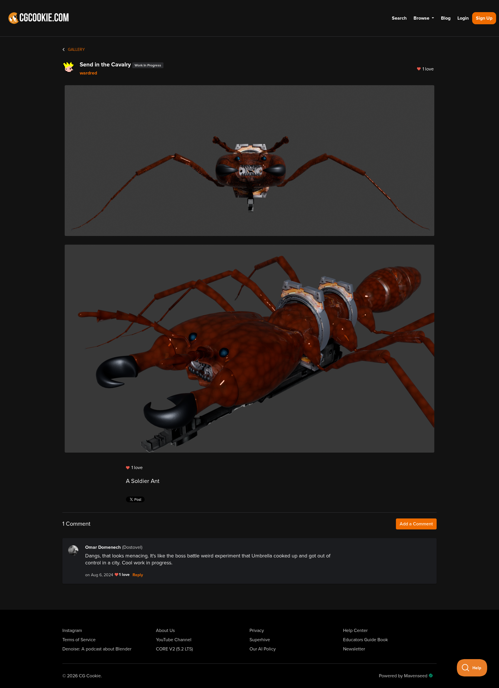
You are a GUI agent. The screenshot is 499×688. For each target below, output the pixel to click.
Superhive (260, 640)
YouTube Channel (173, 640)
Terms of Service (79, 640)
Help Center (355, 630)
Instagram (72, 630)
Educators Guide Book (365, 640)
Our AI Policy (263, 649)
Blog (445, 18)
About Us (165, 630)
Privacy (257, 630)
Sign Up (484, 18)
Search (399, 18)
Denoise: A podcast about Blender (96, 649)
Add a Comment (416, 524)
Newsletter (354, 649)
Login (463, 18)
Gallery (76, 49)
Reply (138, 575)
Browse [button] (422, 18)
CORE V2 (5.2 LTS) (174, 649)
